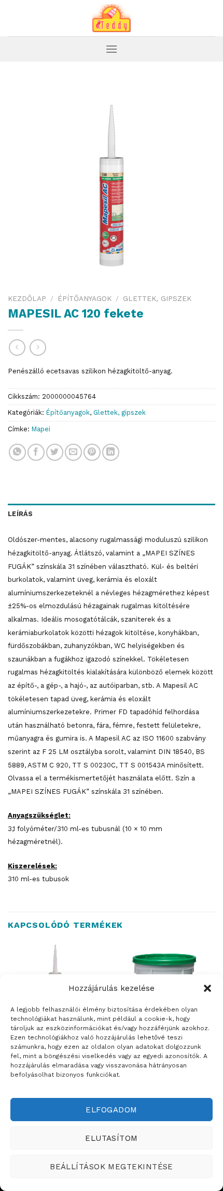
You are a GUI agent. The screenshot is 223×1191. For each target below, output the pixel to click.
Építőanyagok (85, 298)
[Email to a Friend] (73, 452)
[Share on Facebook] (36, 452)
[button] (207, 988)
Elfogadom (111, 1109)
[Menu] (111, 49)
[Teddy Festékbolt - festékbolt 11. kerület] (111, 18)
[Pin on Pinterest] (92, 452)
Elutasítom (111, 1138)
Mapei (41, 429)
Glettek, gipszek (157, 298)
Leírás (20, 514)
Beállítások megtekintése (111, 1166)
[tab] (111, 514)
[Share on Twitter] (54, 452)
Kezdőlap (27, 298)
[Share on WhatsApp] (17, 452)
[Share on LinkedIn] (110, 452)
